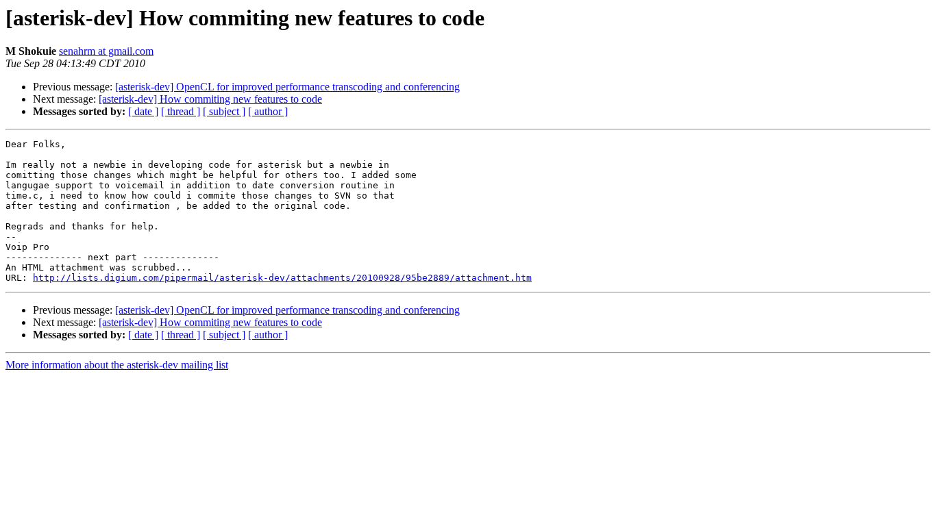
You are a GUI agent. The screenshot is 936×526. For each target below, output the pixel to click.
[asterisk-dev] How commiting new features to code (210, 99)
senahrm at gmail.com (106, 51)
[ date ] (143, 111)
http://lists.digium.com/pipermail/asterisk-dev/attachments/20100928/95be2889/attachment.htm (282, 278)
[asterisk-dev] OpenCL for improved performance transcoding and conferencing (287, 86)
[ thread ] (180, 111)
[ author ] (268, 111)
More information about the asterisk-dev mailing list (116, 365)
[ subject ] (224, 111)
